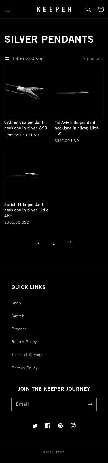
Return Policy (24, 341)
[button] (7, 9)
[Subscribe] (90, 404)
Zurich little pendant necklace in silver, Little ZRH (26, 210)
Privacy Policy (24, 367)
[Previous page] (38, 243)
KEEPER (60, 452)
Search (18, 315)
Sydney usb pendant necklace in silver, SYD (25, 125)
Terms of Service (27, 354)
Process (19, 328)
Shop (16, 302)
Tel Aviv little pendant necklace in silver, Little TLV (77, 128)
